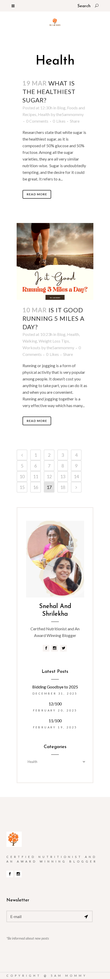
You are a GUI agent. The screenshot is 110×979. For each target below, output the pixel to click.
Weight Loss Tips (54, 340)
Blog (61, 107)
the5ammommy (70, 114)
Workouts (31, 347)
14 (76, 476)
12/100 (55, 703)
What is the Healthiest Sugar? (49, 91)
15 (22, 487)
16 (35, 487)
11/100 (55, 720)
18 (62, 487)
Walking (30, 340)
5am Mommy (69, 975)
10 (22, 476)
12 (49, 476)
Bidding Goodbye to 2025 (55, 686)
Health (44, 114)
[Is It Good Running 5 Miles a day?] (55, 261)
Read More (37, 194)
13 (62, 476)
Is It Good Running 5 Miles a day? (53, 318)
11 (35, 476)
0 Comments (37, 121)
